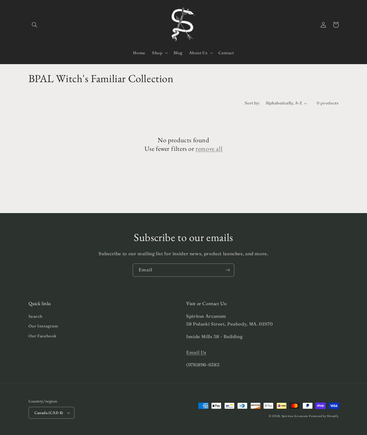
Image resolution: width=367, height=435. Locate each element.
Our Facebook (42, 336)
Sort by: (252, 103)
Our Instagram (43, 326)
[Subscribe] (228, 270)
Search (35, 316)
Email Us (196, 352)
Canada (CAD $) (48, 413)
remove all (209, 148)
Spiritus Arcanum (295, 416)
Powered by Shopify (324, 416)
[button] (34, 25)
